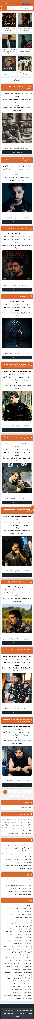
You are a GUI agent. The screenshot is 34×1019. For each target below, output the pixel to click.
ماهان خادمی (7, 995)
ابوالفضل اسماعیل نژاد (25, 929)
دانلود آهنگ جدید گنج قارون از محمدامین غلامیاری (16, 825)
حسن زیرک (7, 963)
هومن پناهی (27, 972)
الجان (13, 923)
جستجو (4, 8)
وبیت (17, 1016)
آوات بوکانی (12, 929)
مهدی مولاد (27, 978)
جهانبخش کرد (17, 906)
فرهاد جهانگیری (16, 937)
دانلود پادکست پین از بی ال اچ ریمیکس (20, 891)
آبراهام (18, 934)
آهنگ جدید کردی (26, 807)
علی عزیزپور (15, 946)
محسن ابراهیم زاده (16, 989)
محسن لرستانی (16, 992)
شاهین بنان (9, 949)
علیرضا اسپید (18, 943)
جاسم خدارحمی (26, 908)
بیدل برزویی (17, 911)
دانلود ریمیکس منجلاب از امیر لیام (19, 582)
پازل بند (8, 908)
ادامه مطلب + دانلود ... (17, 152)
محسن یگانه (27, 995)
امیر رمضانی (8, 920)
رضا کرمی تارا (16, 958)
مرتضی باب (16, 984)
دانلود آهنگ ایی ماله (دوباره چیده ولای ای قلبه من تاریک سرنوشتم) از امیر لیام (17, 365)
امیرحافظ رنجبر (26, 920)
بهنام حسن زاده (26, 914)
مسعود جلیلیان (16, 981)
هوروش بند (15, 969)
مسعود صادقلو (26, 984)
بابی (18, 914)
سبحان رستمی (27, 955)
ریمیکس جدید (6, 3)
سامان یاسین (16, 955)
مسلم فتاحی (27, 981)
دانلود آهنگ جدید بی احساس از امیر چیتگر (19, 833)
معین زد (9, 978)
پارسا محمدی (27, 911)
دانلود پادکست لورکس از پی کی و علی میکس (18, 885)
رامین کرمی (18, 960)
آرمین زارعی (8, 932)
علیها (9, 940)
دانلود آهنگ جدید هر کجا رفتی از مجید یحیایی (18, 822)
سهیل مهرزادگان (16, 952)
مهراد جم (28, 975)
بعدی (21, 796)
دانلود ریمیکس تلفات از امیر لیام (19, 229)
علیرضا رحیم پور (26, 946)
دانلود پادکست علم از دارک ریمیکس (21, 888)
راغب (10, 960)
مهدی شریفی (17, 978)
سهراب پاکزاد (27, 952)
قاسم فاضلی (27, 937)
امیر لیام (17, 80)
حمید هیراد (16, 963)
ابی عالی (18, 926)
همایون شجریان (26, 969)
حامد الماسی (27, 966)
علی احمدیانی (27, 949)
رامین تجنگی (27, 960)
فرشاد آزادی (17, 940)
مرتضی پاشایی (27, 987)
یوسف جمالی (7, 966)
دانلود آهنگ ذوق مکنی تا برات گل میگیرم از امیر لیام (16, 650)
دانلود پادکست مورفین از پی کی (22, 894)
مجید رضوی (17, 995)
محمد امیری (27, 989)
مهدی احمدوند (12, 975)
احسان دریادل (27, 926)
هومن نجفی (17, 972)
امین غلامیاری (18, 917)
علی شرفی (6, 946)
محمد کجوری (16, 987)
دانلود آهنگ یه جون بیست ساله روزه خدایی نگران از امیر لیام (16, 438)
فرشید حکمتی (27, 940)
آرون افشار (28, 932)
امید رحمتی (27, 923)
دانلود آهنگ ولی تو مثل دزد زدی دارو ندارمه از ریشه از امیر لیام (16, 720)
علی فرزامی (28, 943)
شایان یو (18, 949)
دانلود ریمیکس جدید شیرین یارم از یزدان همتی (17, 845)
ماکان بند (28, 998)
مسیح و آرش (27, 934)
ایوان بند (11, 914)
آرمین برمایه (18, 932)
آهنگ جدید (16, 3)
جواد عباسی (27, 906)
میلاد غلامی (8, 972)
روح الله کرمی (27, 958)
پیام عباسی (16, 908)
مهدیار (21, 975)
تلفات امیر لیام (25, 296)
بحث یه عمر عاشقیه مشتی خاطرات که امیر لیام (16, 87)
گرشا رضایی (19, 998)
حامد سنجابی (17, 966)
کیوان (12, 934)
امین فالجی (28, 917)
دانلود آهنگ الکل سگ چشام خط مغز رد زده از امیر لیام (16, 160)
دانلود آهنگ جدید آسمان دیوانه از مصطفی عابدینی (16, 819)
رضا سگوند (7, 958)
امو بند (19, 923)
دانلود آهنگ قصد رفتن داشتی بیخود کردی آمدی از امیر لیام (17, 510)
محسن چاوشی (27, 992)
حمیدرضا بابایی (26, 963)
